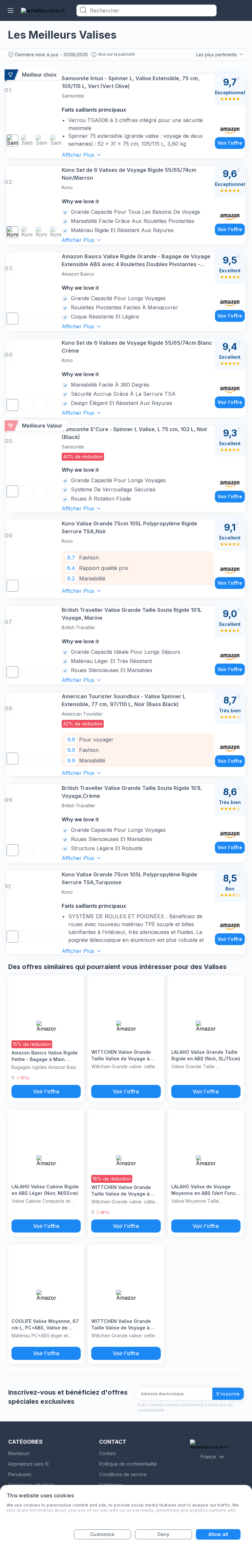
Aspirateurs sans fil (28, 1464)
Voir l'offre (230, 143)
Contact (107, 1453)
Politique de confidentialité (128, 1464)
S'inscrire (228, 1394)
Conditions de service (123, 1474)
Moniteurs (19, 1453)
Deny (163, 1534)
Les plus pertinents (216, 54)
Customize (102, 1534)
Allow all (218, 1534)
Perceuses (20, 1474)
